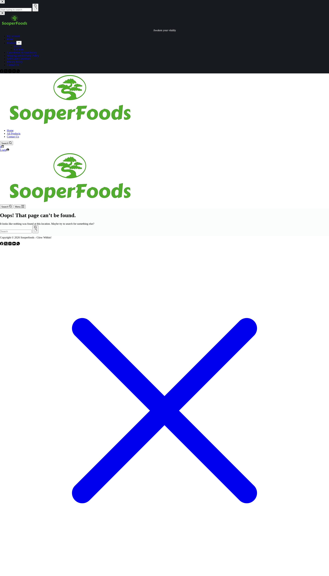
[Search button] (35, 229)
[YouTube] (14, 244)
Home (10, 130)
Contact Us (13, 136)
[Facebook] (2, 244)
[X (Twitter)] (6, 244)
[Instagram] (10, 244)
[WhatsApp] (18, 244)
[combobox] (16, 231)
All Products (13, 133)
